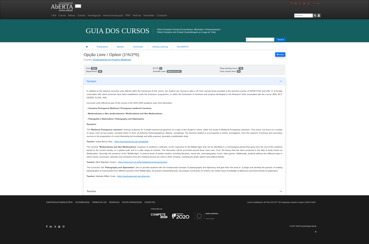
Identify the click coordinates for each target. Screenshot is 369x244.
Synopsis (91, 81)
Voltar (281, 54)
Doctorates (138, 47)
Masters (120, 47)
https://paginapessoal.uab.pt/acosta (133, 176)
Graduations (102, 47)
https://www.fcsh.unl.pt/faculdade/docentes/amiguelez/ (142, 162)
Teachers (91, 191)
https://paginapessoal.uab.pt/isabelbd (131, 141)
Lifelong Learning (160, 47)
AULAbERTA (182, 47)
